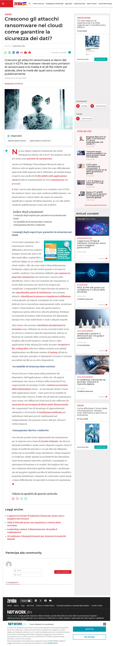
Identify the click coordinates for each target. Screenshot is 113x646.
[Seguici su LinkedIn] (35, 601)
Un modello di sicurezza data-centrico (32, 222)
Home (7, 46)
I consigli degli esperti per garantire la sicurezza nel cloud (39, 217)
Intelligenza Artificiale (54, 4)
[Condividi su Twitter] (9, 52)
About (9, 605)
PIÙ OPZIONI (89, 636)
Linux (24, 261)
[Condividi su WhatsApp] (5, 52)
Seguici (25, 601)
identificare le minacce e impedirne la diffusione (46, 296)
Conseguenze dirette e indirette (29, 225)
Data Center (92, 4)
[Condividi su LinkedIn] (13, 52)
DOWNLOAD (101, 59)
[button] (6, 3)
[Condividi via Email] (25, 52)
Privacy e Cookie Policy (45, 605)
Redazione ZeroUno (14, 84)
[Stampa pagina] (29, 52)
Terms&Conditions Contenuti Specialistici (72, 605)
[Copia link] (21, 52)
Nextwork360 (12, 616)
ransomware (57, 180)
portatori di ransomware (39, 159)
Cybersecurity (79, 4)
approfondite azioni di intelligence (33, 292)
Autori (16, 605)
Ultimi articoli (38, 4)
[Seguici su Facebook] (45, 601)
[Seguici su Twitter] (40, 601)
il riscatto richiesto (48, 441)
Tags (23, 605)
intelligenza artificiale (50, 412)
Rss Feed (30, 605)
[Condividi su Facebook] (17, 52)
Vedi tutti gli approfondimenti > (96, 205)
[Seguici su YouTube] (50, 601)
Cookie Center (96, 605)
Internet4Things (105, 4)
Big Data (68, 4)
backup (53, 352)
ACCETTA (89, 629)
